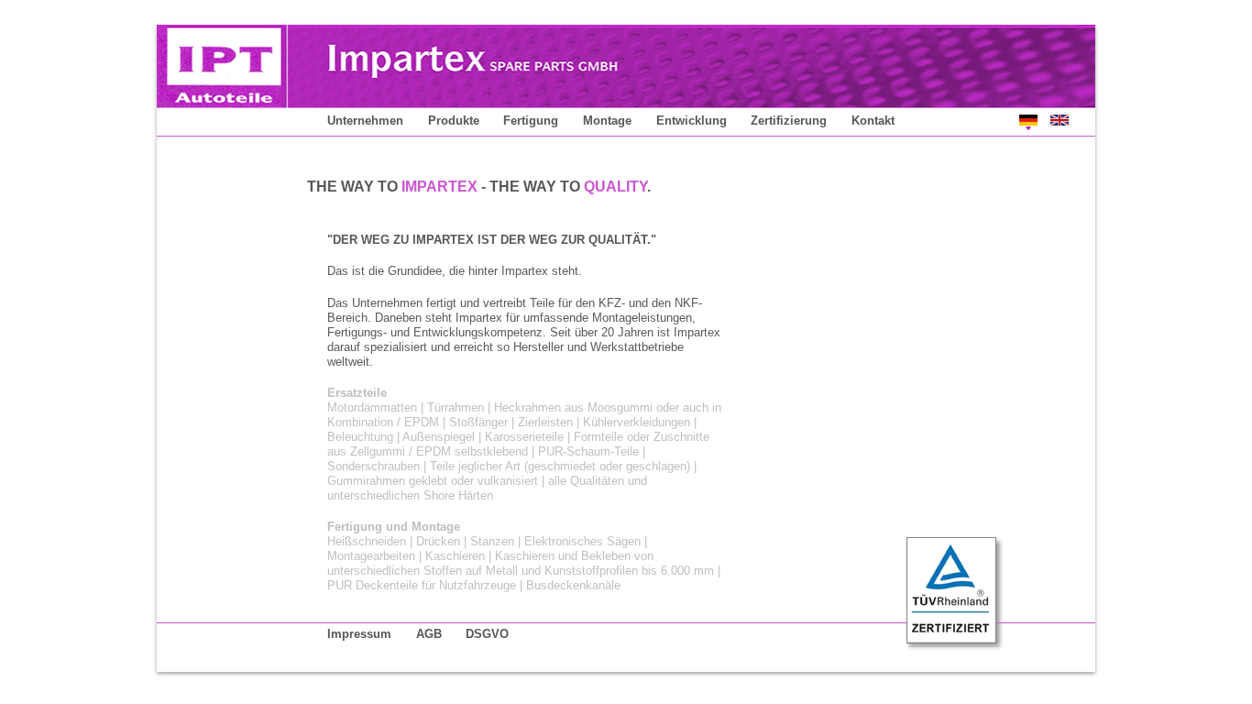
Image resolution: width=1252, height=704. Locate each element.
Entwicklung (691, 120)
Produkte (453, 120)
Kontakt (873, 120)
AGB (429, 634)
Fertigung (530, 120)
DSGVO (487, 634)
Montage (607, 120)
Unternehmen (365, 120)
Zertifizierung (789, 120)
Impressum (359, 634)
